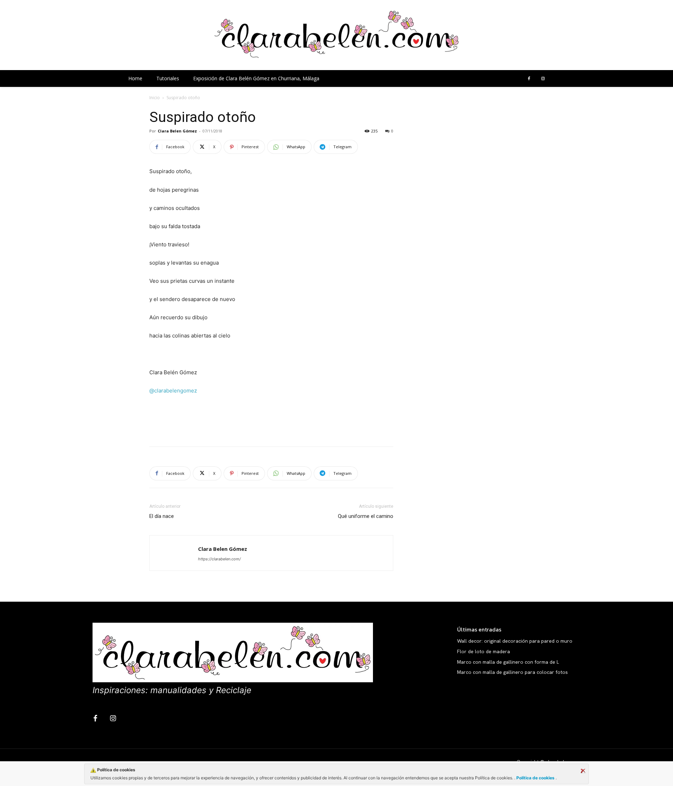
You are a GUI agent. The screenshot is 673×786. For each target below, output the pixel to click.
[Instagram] (543, 79)
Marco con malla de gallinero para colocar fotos (512, 672)
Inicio (154, 98)
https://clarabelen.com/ (219, 558)
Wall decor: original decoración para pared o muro (514, 641)
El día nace (161, 516)
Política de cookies (535, 777)
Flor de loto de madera (483, 651)
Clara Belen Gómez (177, 131)
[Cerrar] (583, 771)
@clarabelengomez (173, 390)
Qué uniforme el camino (365, 516)
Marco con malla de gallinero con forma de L (508, 662)
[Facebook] (529, 79)
